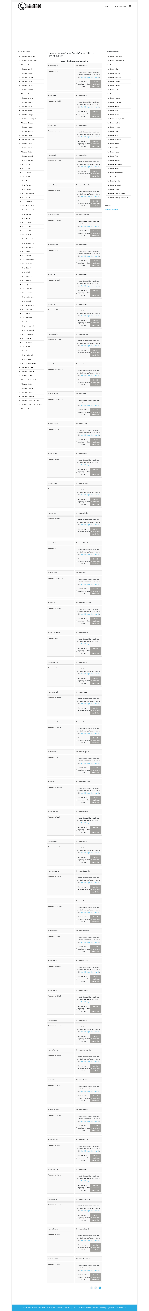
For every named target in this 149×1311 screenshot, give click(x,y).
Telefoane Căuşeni (26, 81)
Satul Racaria (26, 338)
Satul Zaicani (26, 189)
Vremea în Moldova (111, 209)
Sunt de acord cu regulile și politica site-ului (84, 84)
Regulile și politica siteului (90, 77)
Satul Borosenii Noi (28, 210)
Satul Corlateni (26, 231)
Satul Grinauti (26, 268)
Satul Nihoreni (26, 309)
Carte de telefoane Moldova (82, 1308)
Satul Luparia (26, 284)
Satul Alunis (25, 197)
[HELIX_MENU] (130, 6)
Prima (107, 6)
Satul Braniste (26, 214)
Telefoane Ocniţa (26, 144)
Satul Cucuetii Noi (27, 239)
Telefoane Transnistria (28, 409)
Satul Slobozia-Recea (28, 363)
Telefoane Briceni (26, 65)
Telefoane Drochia (26, 98)
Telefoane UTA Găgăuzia (28, 119)
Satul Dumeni (26, 255)
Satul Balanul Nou (27, 206)
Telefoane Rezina (26, 152)
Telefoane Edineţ (26, 106)
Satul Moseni (26, 301)
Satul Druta (25, 251)
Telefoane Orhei (26, 148)
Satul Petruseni (26, 318)
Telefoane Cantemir (27, 77)
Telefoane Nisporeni (27, 139)
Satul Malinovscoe (27, 297)
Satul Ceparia (26, 222)
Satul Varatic (25, 181)
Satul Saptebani (27, 355)
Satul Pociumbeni (27, 330)
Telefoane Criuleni (26, 90)
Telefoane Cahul (26, 69)
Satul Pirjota (25, 322)
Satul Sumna (26, 168)
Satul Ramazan (26, 342)
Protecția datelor (99, 1308)
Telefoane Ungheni (27, 396)
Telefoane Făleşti (26, 110)
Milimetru (59, 1308)
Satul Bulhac (25, 218)
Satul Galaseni (26, 264)
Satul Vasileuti (26, 185)
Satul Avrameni (26, 202)
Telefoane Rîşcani (26, 156)
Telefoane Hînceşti (26, 127)
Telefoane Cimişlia (26, 86)
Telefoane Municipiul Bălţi (29, 401)
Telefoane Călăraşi (26, 73)
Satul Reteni (25, 351)
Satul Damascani (27, 247)
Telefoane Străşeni (26, 384)
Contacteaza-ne (121, 1308)
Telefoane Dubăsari (27, 102)
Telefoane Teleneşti (27, 392)
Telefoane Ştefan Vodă (28, 380)
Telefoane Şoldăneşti (27, 372)
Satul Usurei (25, 177)
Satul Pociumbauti (27, 326)
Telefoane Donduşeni (27, 94)
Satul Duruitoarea (27, 260)
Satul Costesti (26, 235)
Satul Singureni (26, 359)
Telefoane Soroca (26, 376)
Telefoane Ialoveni (26, 131)
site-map (68, 1308)
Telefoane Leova (26, 135)
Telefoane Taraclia (26, 388)
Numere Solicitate (119, 6)
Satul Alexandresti (27, 193)
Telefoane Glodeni (26, 123)
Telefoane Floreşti (26, 115)
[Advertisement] (74, 26)
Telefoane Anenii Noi (27, 57)
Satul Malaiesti (26, 289)
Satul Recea (25, 347)
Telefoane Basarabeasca (28, 61)
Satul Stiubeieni (27, 160)
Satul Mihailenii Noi (28, 305)
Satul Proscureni (27, 334)
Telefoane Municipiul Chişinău (31, 405)
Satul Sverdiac (26, 173)
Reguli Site (110, 1308)
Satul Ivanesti (26, 280)
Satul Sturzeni (26, 164)
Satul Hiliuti (25, 272)
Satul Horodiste (26, 276)
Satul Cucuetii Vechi (28, 243)
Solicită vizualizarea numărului (95, 84)
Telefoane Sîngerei (27, 367)
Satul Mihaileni (26, 293)
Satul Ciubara (26, 226)
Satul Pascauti (26, 313)
